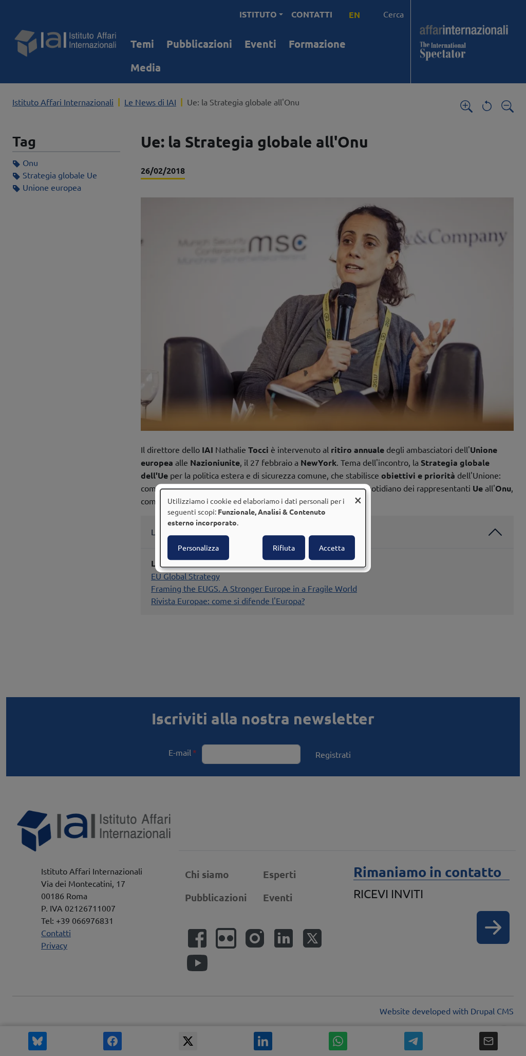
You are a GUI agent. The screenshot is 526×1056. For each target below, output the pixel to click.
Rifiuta (284, 547)
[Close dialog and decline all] (358, 495)
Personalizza (198, 547)
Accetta (332, 547)
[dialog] (263, 528)
